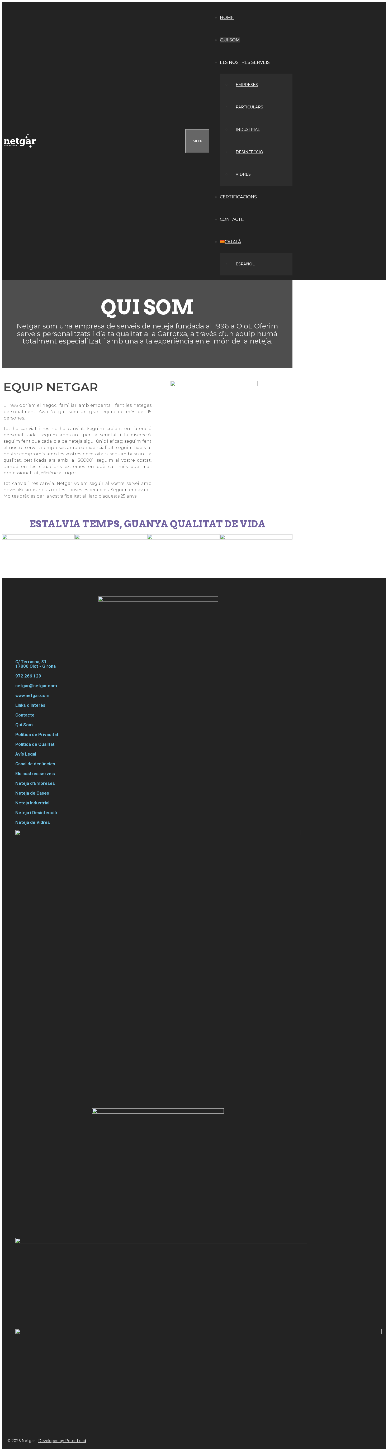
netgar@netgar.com (36, 685)
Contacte (232, 219)
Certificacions (238, 196)
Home (227, 17)
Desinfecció (249, 152)
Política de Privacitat (37, 734)
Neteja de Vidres (32, 822)
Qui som (230, 39)
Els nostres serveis (245, 62)
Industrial (248, 129)
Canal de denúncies (35, 763)
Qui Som (24, 724)
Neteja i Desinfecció (36, 812)
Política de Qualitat (35, 744)
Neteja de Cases (32, 793)
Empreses (247, 84)
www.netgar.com (32, 695)
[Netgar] (21, 141)
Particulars (249, 107)
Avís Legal (25, 754)
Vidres (243, 174)
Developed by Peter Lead (62, 1440)
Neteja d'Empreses (35, 783)
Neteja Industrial (32, 802)
